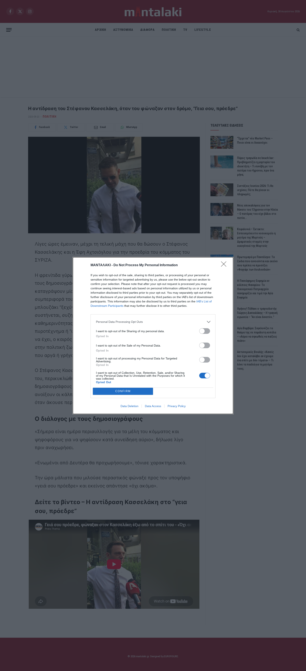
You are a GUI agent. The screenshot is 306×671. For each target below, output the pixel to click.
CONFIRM (123, 391)
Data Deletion (129, 406)
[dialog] (153, 335)
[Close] (225, 265)
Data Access (153, 406)
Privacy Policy (177, 406)
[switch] (204, 331)
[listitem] (153, 322)
